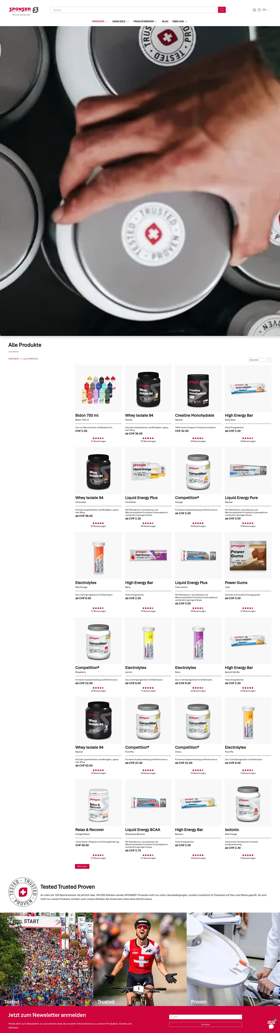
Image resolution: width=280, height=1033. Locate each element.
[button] (266, 10)
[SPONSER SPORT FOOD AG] (23, 9)
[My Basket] (259, 10)
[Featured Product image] (98, 388)
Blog (165, 21)
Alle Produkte (30, 359)
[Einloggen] (254, 10)
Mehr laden (82, 866)
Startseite (13, 359)
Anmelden (205, 1024)
